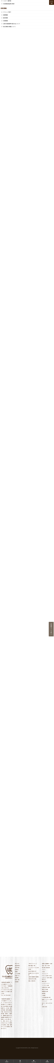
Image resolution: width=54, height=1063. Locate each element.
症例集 (16, 971)
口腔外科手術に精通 (32, 978)
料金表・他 (17, 975)
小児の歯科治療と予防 (46, 997)
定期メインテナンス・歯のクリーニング (47, 1000)
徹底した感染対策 (31, 980)
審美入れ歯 (44, 981)
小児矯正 (43, 995)
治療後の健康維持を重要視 (33, 976)
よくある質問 (17, 973)
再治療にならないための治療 (33, 974)
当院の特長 (17, 967)
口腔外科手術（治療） (46, 987)
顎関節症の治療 (45, 991)
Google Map (33, 1061)
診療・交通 (17, 979)
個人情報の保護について (9, 26)
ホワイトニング (45, 973)
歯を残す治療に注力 (32, 971)
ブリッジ (43, 969)
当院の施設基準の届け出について (11, 23)
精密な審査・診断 (31, 965)
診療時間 (6, 1061)
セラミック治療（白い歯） (47, 975)
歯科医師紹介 (17, 965)
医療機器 (5, 15)
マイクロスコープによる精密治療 (33, 968)
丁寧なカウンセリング (32, 963)
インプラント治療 (45, 985)
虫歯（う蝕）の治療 (46, 965)
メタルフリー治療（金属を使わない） (47, 978)
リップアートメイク (46, 983)
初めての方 (17, 963)
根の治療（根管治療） (46, 967)
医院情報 (16, 977)
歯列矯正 (43, 993)
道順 (20, 1061)
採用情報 (16, 981)
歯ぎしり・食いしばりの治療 (47, 1003)
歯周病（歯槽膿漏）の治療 (47, 963)
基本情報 (5, 18)
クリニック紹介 (7, 12)
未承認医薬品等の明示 (8, 4)
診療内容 (16, 969)
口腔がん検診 (44, 1006)
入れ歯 (43, 971)
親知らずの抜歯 (45, 989)
